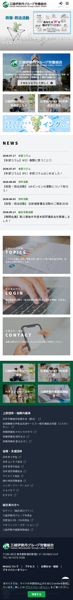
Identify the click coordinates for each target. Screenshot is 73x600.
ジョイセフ (9, 490)
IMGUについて (11, 566)
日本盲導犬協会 (11, 466)
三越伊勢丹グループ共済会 (17, 515)
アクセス (30, 566)
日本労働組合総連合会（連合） (20, 418)
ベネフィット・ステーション (18, 525)
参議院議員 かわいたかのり (18, 431)
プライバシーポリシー (15, 569)
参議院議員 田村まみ (14, 436)
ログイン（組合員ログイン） (18, 510)
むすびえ (8, 495)
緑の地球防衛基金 (12, 480)
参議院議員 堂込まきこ (15, 441)
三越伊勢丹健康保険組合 (16, 529)
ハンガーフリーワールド (16, 485)
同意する (36, 594)
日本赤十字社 (10, 457)
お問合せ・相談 (49, 566)
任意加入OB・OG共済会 (16, 520)
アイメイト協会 (11, 476)
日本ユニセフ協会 (12, 461)
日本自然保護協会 (12, 471)
